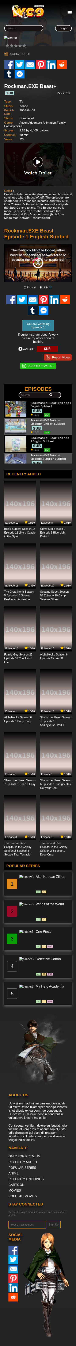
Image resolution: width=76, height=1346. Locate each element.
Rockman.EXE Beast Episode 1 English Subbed (51, 404)
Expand (31, 287)
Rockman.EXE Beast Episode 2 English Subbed (50, 439)
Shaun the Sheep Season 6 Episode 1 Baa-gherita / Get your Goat (55, 784)
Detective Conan (48, 959)
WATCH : (29, 349)
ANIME (13, 1173)
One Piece (44, 931)
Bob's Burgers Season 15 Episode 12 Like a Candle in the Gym (19, 532)
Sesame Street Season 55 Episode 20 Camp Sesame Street (54, 595)
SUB (47, 349)
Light (47, 287)
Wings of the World (50, 904)
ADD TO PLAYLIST (41, 366)
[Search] (51, 395)
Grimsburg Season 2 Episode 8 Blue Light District (52, 532)
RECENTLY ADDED (22, 1162)
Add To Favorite (20, 54)
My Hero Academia (50, 986)
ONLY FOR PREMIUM (24, 1156)
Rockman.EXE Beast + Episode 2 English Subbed (48, 457)
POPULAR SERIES (22, 1167)
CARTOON (16, 1185)
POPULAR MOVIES (22, 1196)
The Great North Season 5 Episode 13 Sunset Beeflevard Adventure (19, 595)
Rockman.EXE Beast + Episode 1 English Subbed (48, 422)
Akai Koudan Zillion (50, 876)
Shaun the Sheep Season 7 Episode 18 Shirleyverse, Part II (55, 721)
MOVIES (14, 1190)
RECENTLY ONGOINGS (26, 1179)
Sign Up (53, 1224)
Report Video (61, 357)
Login (63, 28)
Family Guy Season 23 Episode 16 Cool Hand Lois (18, 658)
